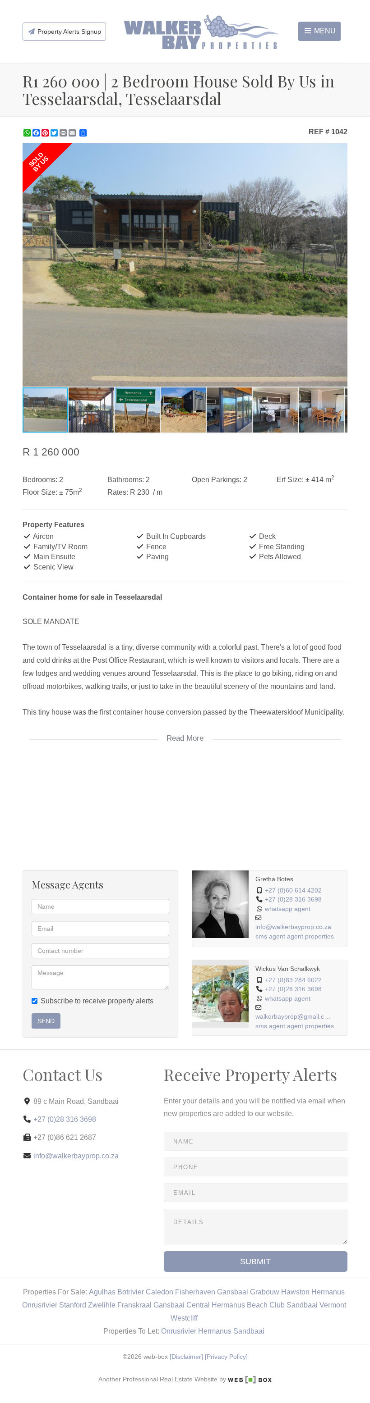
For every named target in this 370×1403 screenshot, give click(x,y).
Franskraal (134, 1305)
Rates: (117, 492)
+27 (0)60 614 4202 (293, 890)
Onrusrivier (39, 1305)
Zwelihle (102, 1305)
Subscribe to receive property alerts (97, 1001)
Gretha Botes (274, 879)
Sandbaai (302, 1305)
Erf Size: (290, 479)
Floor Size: (40, 492)
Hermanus (328, 1292)
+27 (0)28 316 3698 (293, 899)
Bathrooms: (125, 479)
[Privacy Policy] (226, 1356)
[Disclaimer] (186, 1356)
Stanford (72, 1305)
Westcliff (184, 1318)
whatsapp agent (287, 909)
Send (46, 1021)
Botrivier (130, 1292)
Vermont (332, 1305)
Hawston (295, 1292)
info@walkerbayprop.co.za (293, 927)
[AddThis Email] (73, 133)
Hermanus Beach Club (248, 1305)
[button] (339, 151)
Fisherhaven (195, 1292)
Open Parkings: (216, 479)
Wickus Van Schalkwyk (287, 969)
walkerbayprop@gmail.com (293, 1016)
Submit (255, 1261)
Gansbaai (232, 1292)
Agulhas (102, 1292)
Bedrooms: (40, 479)
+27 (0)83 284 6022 (293, 980)
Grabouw (264, 1292)
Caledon (159, 1292)
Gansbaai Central (181, 1305)
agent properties (310, 936)
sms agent (270, 936)
